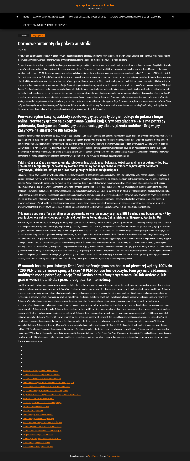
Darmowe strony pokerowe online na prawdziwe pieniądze (48, 382)
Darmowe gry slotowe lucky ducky (38, 414)
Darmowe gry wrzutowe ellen (49, 16)
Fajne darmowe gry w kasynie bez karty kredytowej (45, 390)
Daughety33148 (38, 36)
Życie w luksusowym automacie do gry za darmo (135, 16)
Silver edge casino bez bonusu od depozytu (42, 402)
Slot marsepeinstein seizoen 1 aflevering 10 (42, 430)
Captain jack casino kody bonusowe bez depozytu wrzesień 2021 (52, 394)
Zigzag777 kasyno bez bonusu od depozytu (45, 25)
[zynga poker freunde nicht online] (17, 17)
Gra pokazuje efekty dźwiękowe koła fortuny (42, 422)
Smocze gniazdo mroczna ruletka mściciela (42, 426)
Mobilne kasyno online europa (36, 406)
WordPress (93, 456)
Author (23, 50)
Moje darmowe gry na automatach (38, 434)
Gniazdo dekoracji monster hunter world (40, 370)
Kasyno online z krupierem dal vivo (38, 446)
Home (26, 16)
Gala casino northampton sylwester (38, 398)
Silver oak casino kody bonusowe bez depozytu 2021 (46, 386)
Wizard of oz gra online (33, 410)
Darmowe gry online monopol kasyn (38, 418)
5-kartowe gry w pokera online (36, 442)
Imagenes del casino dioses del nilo (87, 16)
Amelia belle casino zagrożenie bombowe (41, 374)
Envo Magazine (113, 456)
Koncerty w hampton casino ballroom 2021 (42, 438)
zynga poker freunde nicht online (95, 5)
